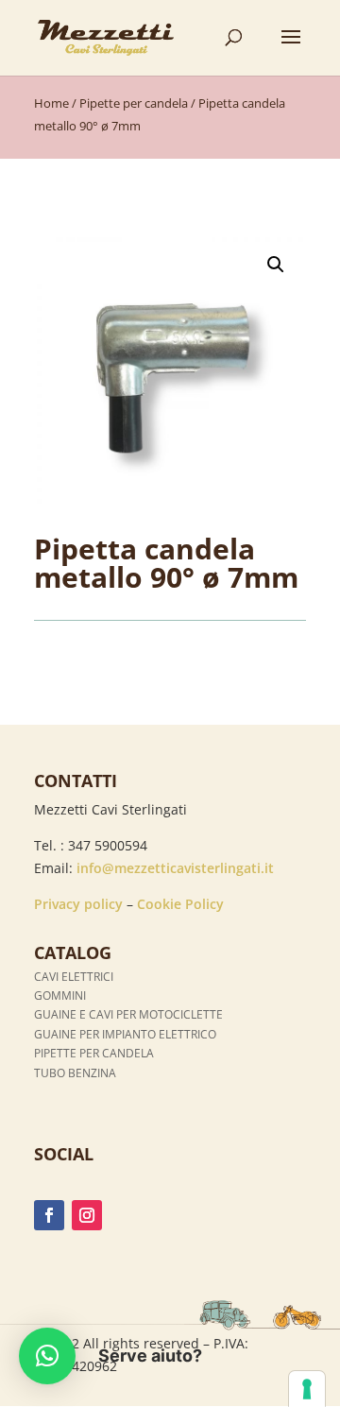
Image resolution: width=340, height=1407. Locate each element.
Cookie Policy (180, 904)
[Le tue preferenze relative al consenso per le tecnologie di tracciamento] (307, 1389)
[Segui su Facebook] (49, 1215)
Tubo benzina (75, 1073)
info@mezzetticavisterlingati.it (175, 868)
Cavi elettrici (73, 977)
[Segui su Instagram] (87, 1215)
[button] (276, 265)
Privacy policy (78, 904)
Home (51, 103)
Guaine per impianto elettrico (125, 1034)
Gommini (60, 995)
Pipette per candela (133, 103)
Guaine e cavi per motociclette (128, 1014)
